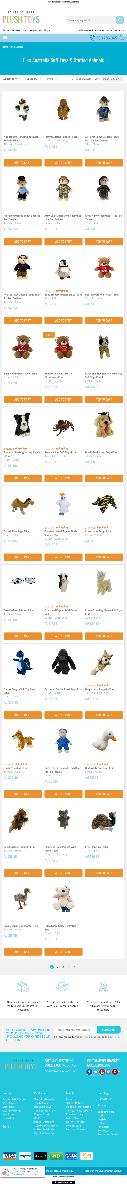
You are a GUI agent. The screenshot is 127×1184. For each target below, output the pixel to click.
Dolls (37, 1118)
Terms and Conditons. (50, 1170)
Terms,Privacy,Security (79, 1110)
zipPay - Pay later (75, 1121)
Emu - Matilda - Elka (96, 847)
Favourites (103, 1126)
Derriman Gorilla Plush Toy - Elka (63, 689)
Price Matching (74, 1114)
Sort (96, 78)
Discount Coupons (76, 1129)
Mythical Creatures (45, 1133)
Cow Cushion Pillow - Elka (18, 610)
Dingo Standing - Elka (16, 768)
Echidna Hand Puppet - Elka (19, 847)
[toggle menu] (5, 38)
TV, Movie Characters (46, 1125)
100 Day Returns (75, 1103)
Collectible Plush (44, 1129)
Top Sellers (8, 1118)
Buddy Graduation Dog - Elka (101, 452)
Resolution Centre (108, 1134)
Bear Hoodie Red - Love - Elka (20, 373)
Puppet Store (41, 1114)
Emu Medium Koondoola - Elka (21, 925)
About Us (71, 1099)
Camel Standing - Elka (16, 531)
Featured (7, 1093)
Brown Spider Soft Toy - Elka (60, 452)
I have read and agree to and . (89, 1036)
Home (5, 46)
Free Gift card (73, 1125)
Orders (101, 1123)
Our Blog (103, 1093)
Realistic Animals (44, 1099)
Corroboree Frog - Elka (98, 531)
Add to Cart (22, 163)
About (69, 1093)
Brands (6, 1126)
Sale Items (8, 1106)
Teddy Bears (41, 1103)
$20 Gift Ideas (9, 1103)
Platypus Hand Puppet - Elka (60, 136)
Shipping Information (78, 1106)
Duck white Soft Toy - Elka (99, 768)
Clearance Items (11, 1110)
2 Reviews (9, 448)
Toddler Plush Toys (45, 1110)
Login (101, 1115)
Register (102, 1119)
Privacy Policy (113, 1036)
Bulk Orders (72, 1118)
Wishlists (103, 1130)
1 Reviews (49, 291)
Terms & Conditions (92, 1036)
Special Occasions (44, 1121)
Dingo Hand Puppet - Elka (99, 689)
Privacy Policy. (66, 1170)
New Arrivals (9, 1114)
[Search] (120, 20)
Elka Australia (17, 46)
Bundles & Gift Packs (13, 1099)
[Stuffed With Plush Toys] (21, 16)
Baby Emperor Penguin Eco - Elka (63, 294)
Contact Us (104, 1099)
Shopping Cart (106, 1111)
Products (39, 1093)
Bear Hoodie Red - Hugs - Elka (102, 294)
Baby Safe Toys (42, 1106)
